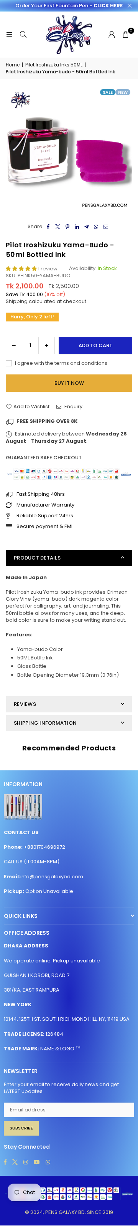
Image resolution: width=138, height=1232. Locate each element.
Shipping (17, 301)
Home (13, 65)
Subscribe (21, 1128)
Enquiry (72, 406)
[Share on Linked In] (77, 226)
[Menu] (9, 34)
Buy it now (69, 383)
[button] (125, 34)
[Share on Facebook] (48, 226)
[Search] (23, 34)
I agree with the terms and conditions (60, 363)
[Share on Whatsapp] (96, 226)
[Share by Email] (106, 226)
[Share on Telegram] (87, 226)
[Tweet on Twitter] (58, 226)
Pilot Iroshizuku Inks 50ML (53, 65)
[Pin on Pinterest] (68, 226)
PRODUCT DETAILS (37, 557)
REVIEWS (25, 704)
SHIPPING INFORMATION (45, 723)
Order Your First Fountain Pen (69, 6)
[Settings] (111, 34)
